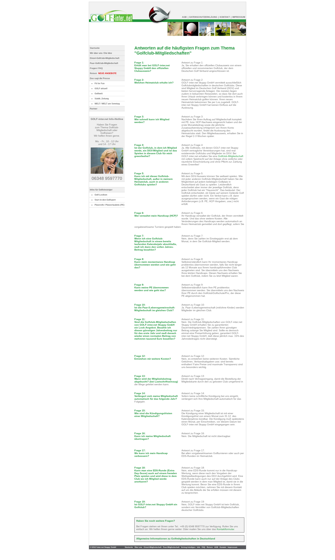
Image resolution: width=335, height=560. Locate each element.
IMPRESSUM (238, 17)
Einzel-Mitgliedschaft (152, 547)
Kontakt (225, 17)
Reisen (103, 73)
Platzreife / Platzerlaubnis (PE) (109, 205)
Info (198, 547)
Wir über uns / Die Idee (101, 53)
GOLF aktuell (101, 88)
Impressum (232, 547)
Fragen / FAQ (96, 68)
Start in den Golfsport (105, 200)
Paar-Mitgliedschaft (171, 547)
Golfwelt (99, 93)
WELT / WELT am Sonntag (107, 103)
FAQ (203, 547)
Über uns (138, 547)
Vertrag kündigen (188, 547)
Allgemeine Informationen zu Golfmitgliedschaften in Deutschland (175, 538)
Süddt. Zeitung (102, 98)
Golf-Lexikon (101, 195)
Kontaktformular (225, 529)
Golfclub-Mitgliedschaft (230, 156)
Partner (93, 109)
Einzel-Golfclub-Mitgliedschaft (104, 58)
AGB (184, 17)
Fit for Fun (100, 83)
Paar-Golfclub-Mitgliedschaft (104, 63)
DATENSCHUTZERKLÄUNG (203, 17)
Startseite (95, 48)
